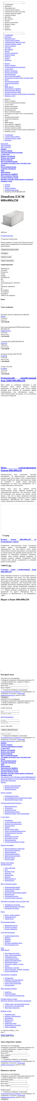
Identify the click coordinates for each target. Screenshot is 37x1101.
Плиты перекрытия (11, 971)
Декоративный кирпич (12, 887)
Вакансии (8, 60)
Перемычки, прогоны (12, 968)
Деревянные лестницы (12, 905)
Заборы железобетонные (13, 960)
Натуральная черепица (12, 850)
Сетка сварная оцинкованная (14, 995)
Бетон (7, 80)
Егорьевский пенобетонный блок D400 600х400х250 (18, 379)
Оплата (7, 51)
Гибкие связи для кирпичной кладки (17, 1004)
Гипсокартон (9, 978)
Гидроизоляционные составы (14, 842)
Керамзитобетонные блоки (14, 799)
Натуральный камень (12, 81)
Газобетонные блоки (12, 796)
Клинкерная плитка (11, 896)
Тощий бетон (9, 919)
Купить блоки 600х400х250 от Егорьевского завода (18, 540)
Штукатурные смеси (12, 829)
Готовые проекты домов (13, 44)
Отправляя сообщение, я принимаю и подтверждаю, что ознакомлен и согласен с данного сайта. (18, 692)
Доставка (8, 47)
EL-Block (4, 356)
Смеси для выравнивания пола (15, 831)
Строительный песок (12, 936)
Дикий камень (9, 891)
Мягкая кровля (10, 857)
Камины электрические (13, 1016)
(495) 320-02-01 (6, 147)
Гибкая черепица (10, 852)
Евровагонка (9, 875)
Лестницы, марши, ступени (14, 964)
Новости (8, 56)
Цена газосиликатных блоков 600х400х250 (18, 469)
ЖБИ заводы (9, 87)
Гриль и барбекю (10, 1027)
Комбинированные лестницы (15, 906)
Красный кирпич (10, 789)
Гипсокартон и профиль (13, 88)
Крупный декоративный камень (15, 892)
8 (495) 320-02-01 (6, 708)
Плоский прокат (10, 994)
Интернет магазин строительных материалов (20, 94)
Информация (30, 777)
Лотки (7, 966)
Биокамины (9, 1018)
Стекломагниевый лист (13, 981)
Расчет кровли (9, 859)
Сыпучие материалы (12, 83)
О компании (9, 35)
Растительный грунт (12, 945)
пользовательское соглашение (11, 691)
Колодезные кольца (11, 962)
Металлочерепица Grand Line (14, 848)
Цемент (7, 827)
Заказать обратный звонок (9, 730)
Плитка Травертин (11, 929)
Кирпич (7, 63)
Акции (7, 58)
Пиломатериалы (10, 74)
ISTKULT (4, 343)
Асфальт (7, 941)
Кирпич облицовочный (13, 786)
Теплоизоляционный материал (15, 67)
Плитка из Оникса (11, 927)
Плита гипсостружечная (13, 983)
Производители (10, 39)
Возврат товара (10, 55)
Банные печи (9, 1020)
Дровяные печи (10, 1014)
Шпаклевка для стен (11, 836)
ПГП (6, 85)
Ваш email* (4, 1083)
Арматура (8, 992)
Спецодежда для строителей (14, 1006)
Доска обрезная (10, 868)
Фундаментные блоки (12, 953)
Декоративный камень (12, 889)
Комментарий (5, 1090)
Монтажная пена (10, 840)
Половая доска (10, 871)
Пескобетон (9, 820)
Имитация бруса (10, 879)
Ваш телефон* (5, 688)
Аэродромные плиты (12, 959)
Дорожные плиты (11, 957)
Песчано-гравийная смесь (13, 943)
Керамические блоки (12, 787)
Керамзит (8, 939)
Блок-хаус (8, 873)
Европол (8, 877)
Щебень (7, 937)
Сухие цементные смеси (13, 822)
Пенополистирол (10, 810)
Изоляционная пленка (12, 812)
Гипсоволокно (9, 985)
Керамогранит (9, 894)
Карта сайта (5, 780)
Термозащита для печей (13, 1025)
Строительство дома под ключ (15, 42)
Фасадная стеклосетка (12, 1008)
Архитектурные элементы (13, 898)
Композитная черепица (12, 856)
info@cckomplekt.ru (7, 717)
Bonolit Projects (6, 331)
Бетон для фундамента (12, 915)
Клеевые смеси (10, 826)
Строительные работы (12, 40)
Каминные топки (10, 1023)
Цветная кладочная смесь (13, 824)
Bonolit (3, 316)
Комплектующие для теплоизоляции (17, 813)
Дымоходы (8, 1021)
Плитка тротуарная (11, 72)
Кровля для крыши (11, 71)
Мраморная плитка (11, 925)
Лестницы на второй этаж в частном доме (19, 78)
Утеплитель (9, 808)
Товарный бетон (10, 917)
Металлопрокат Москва (13, 90)
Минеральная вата (11, 806)
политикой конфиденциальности (13, 694)
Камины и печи (10, 96)
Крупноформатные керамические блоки (18, 798)
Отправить (5, 697)
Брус (6, 870)
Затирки (7, 835)
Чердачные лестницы (12, 908)
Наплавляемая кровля (12, 854)
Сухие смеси (9, 69)
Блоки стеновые (10, 65)
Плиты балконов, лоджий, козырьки (17, 969)
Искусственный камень (13, 76)
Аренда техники (10, 46)
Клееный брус (9, 880)
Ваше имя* (4, 685)
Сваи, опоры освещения (13, 955)
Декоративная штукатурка (13, 833)
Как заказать (9, 49)
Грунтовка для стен (11, 838)
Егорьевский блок (7, 236)
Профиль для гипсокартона (14, 980)
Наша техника (24, 779)
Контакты (8, 37)
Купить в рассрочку (11, 53)
